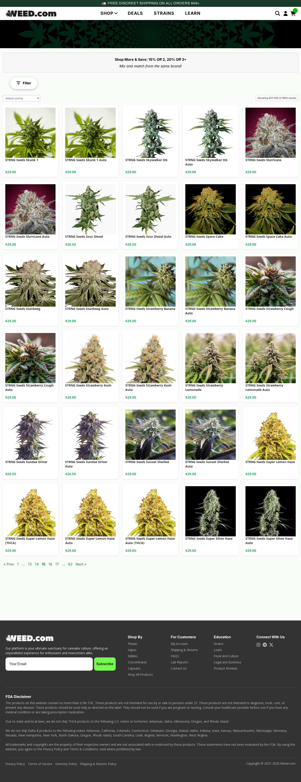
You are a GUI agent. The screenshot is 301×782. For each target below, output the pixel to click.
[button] (108, 13)
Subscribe (104, 664)
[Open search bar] (278, 13)
